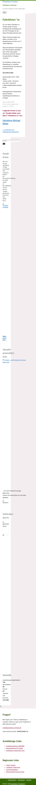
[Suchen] (4, 144)
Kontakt (28, 780)
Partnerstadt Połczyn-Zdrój (15, 772)
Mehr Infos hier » (4, 338)
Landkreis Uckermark (13, 767)
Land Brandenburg (12, 770)
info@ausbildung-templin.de (12, 728)
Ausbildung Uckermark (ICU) (15, 750)
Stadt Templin (10, 765)
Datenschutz (12, 780)
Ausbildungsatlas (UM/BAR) (15, 746)
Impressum (21, 780)
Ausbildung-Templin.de (10, 5)
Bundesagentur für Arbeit (14, 748)
